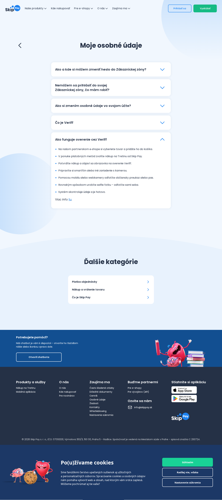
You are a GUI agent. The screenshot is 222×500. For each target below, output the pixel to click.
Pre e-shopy (135, 388)
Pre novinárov (67, 395)
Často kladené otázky (102, 388)
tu (70, 199)
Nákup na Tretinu (25, 388)
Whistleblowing (98, 411)
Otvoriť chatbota (39, 357)
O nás (62, 388)
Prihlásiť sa (179, 8)
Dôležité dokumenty (101, 391)
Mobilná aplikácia (25, 391)
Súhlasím (187, 462)
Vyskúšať (205, 8)
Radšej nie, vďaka (187, 472)
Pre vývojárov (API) (138, 391)
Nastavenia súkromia (101, 415)
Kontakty (95, 407)
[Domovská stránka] (13, 8)
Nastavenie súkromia (188, 482)
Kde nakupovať (67, 391)
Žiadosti (94, 403)
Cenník (94, 395)
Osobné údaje (97, 399)
